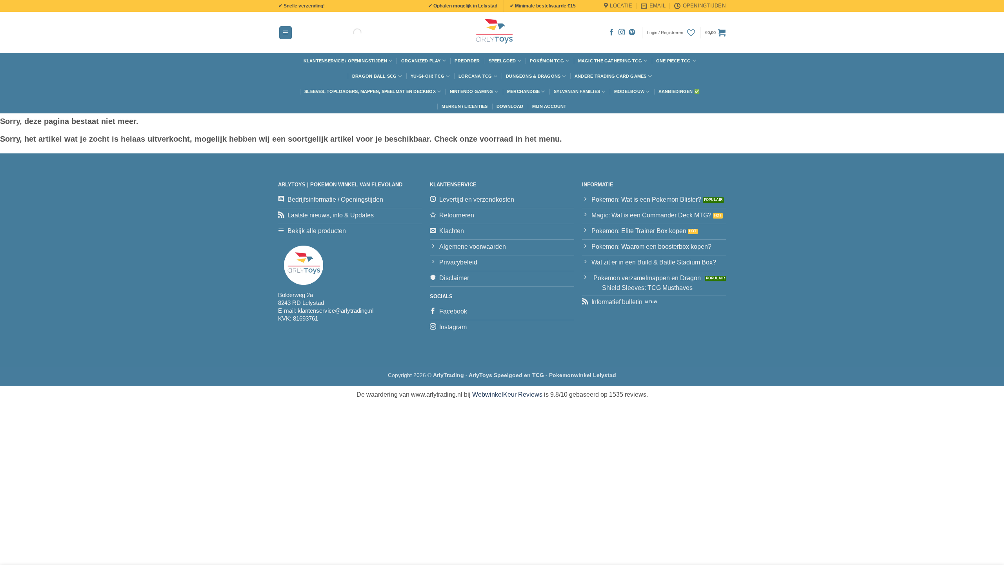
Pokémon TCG (547, 60)
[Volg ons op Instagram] (621, 32)
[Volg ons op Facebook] (611, 32)
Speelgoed (502, 60)
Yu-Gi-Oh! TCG (427, 76)
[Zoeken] (350, 32)
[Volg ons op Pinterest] (632, 32)
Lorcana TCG (475, 76)
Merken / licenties (464, 106)
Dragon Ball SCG (374, 76)
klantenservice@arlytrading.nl (335, 310)
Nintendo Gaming (471, 91)
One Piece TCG (673, 60)
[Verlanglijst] (691, 32)
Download (510, 106)
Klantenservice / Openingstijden (345, 60)
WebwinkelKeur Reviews (507, 394)
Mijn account (549, 106)
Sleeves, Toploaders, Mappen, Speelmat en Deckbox (370, 91)
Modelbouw (629, 91)
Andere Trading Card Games (611, 76)
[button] (285, 32)
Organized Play (421, 60)
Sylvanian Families (577, 91)
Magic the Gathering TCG (610, 60)
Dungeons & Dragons (533, 76)
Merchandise (523, 91)
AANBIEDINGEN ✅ (679, 91)
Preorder (467, 60)
